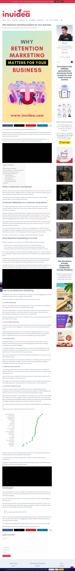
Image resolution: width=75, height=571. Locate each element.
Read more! (65, 52)
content (26, 218)
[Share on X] (19, 125)
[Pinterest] (63, 57)
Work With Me (59, 1)
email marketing (19, 341)
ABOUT (13, 566)
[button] (61, 20)
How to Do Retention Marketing (10, 173)
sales (8, 134)
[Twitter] (65, 57)
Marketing (21, 27)
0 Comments (34, 27)
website (7, 312)
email (6, 355)
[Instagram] (61, 57)
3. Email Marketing (8, 178)
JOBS (61, 563)
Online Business (27, 27)
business (11, 129)
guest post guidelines (38, 523)
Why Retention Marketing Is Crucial (11, 172)
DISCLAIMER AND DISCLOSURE (37, 563)
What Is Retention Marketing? (9, 168)
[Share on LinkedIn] (42, 125)
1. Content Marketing (9, 175)
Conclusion (5, 183)
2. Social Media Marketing (10, 176)
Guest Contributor (7, 27)
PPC (3, 518)
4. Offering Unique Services (10, 179)
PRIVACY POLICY (13, 563)
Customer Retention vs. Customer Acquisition (13, 170)
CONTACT (37, 566)
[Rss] (69, 57)
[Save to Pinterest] (30, 125)
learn (13, 139)
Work (3, 376)
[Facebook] (59, 57)
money (19, 215)
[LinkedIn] (67, 57)
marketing (24, 139)
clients (12, 371)
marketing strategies (40, 190)
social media (17, 325)
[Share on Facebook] (7, 125)
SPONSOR (61, 566)
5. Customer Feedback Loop (10, 181)
